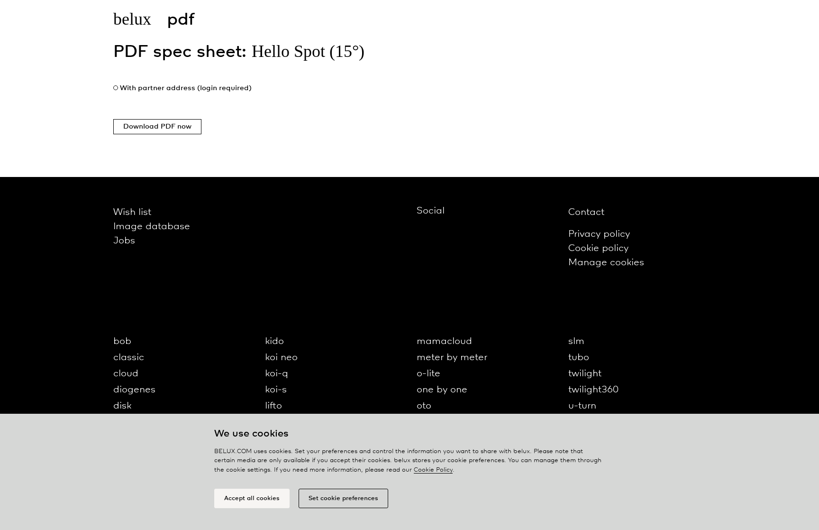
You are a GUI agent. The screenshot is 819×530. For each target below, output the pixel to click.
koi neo (281, 357)
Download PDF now (157, 126)
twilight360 (593, 389)
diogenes (134, 389)
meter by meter (452, 357)
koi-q (276, 373)
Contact (586, 212)
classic (128, 357)
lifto (273, 405)
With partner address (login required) (186, 88)
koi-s (276, 389)
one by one (442, 389)
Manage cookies (606, 262)
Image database (151, 226)
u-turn (582, 405)
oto (424, 405)
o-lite (428, 373)
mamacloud (444, 341)
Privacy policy (599, 234)
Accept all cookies (252, 498)
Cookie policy (598, 248)
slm (576, 341)
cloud (125, 373)
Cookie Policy (433, 470)
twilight (584, 373)
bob (122, 341)
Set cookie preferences (343, 498)
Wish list (132, 212)
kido (274, 341)
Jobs (124, 240)
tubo (578, 357)
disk (122, 405)
